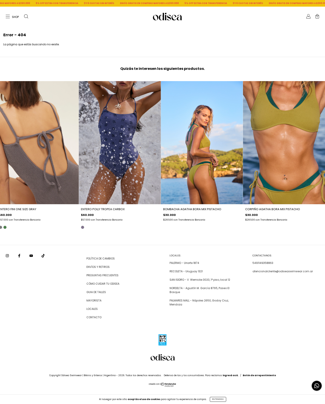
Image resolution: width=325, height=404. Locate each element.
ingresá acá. (231, 375)
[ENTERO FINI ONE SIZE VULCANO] (5, 227)
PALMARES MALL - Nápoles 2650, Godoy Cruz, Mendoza (199, 302)
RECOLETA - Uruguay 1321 (186, 271)
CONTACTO (93, 317)
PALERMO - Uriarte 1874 (184, 263)
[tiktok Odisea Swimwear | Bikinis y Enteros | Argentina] (43, 256)
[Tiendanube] (162, 386)
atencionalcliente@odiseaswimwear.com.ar (282, 271)
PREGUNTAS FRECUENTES (102, 275)
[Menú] (12, 17)
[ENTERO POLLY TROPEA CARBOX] (82, 227)
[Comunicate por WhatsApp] (317, 386)
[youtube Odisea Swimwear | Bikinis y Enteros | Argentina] (31, 256)
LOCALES (92, 309)
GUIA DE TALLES (96, 292)
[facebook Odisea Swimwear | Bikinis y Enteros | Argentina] (19, 256)
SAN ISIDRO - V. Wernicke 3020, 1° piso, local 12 (200, 280)
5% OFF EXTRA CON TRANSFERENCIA (21, 3)
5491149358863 (262, 263)
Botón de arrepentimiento (259, 375)
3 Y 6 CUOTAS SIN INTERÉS (64, 3)
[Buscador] (26, 17)
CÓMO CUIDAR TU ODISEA (102, 284)
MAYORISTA (93, 300)
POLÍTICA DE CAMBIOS (100, 258)
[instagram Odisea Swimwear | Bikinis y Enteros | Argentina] (7, 256)
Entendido (218, 399)
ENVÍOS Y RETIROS (98, 267)
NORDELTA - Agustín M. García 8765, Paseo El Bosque (199, 290)
